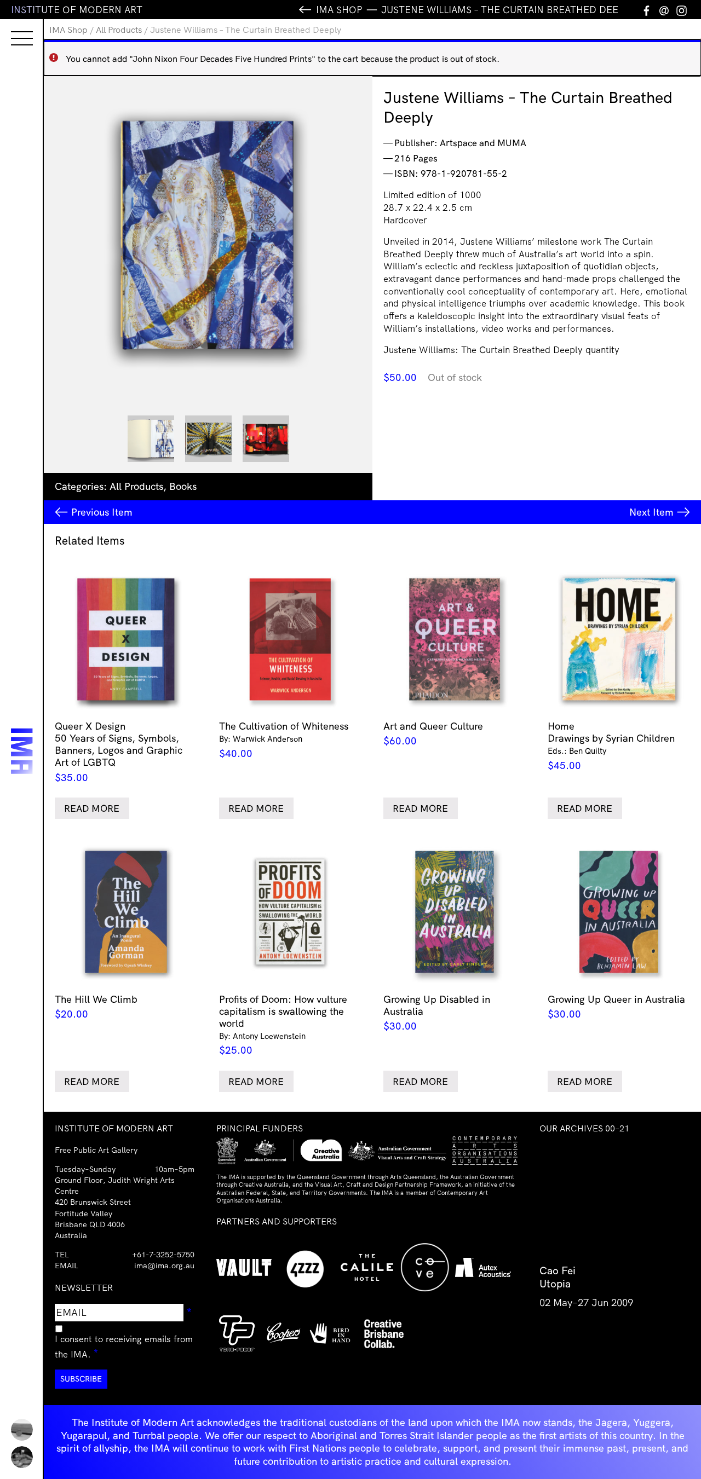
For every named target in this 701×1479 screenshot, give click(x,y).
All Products (119, 29)
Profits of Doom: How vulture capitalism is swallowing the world (283, 1024)
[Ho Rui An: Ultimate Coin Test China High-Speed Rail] (22, 1430)
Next (651, 512)
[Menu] (11, 28)
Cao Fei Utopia (557, 1277)
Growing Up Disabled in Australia (436, 1012)
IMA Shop (68, 29)
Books (183, 486)
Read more (91, 808)
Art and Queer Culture (433, 734)
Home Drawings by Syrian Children (611, 746)
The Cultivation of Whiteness (283, 740)
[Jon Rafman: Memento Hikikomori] (22, 1457)
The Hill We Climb (96, 1006)
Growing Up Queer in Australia (616, 1006)
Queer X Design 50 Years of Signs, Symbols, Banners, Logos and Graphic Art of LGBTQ (118, 752)
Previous (102, 512)
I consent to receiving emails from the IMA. (124, 1346)
